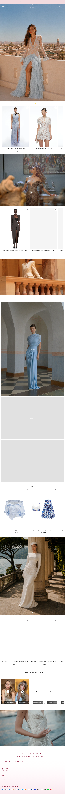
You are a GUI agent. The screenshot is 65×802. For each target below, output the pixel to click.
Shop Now (43, 2)
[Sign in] (60, 6)
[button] (3, 6)
